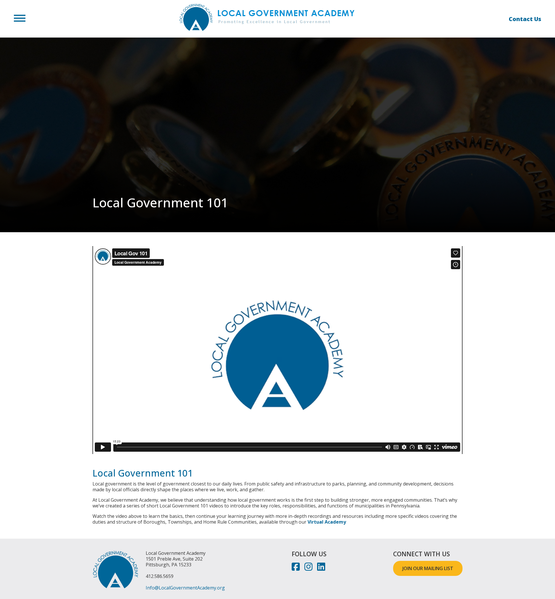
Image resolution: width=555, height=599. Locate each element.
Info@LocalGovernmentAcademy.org (185, 588)
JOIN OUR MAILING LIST (427, 568)
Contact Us (525, 19)
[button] (19, 19)
